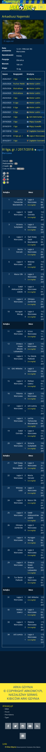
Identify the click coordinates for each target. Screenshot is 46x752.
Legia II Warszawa (37, 136)
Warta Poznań (35, 79)
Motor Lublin (34, 83)
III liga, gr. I (18, 136)
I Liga (15, 131)
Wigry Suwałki (35, 121)
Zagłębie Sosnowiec (37, 131)
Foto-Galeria (9, 715)
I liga (15, 79)
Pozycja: (5, 59)
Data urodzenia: (6, 49)
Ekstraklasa (18, 88)
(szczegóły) (32, 205)
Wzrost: (5, 63)
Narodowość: (8, 55)
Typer (7, 717)
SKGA (7, 709)
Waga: (4, 68)
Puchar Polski (19, 83)
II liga (15, 107)
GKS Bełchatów (36, 117)
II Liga (15, 102)
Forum (7, 712)
